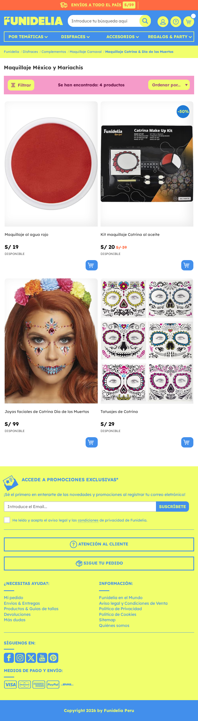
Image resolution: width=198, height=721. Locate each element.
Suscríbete (172, 506)
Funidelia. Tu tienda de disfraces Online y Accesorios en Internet (33, 21)
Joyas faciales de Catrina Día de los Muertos (47, 411)
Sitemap (107, 619)
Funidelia (11, 51)
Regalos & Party (167, 37)
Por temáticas (26, 37)
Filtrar (24, 85)
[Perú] (9, 658)
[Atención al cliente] (175, 21)
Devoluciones (17, 614)
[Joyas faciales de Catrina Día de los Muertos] (51, 341)
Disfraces (73, 37)
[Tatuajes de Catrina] (147, 341)
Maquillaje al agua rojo (26, 234)
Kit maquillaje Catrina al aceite (130, 234)
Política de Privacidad (120, 608)
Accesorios (120, 37)
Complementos (54, 51)
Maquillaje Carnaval (86, 51)
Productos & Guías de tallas (31, 608)
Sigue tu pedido (102, 563)
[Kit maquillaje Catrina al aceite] (147, 164)
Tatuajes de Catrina (119, 411)
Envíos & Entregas (22, 603)
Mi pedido (13, 597)
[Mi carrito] (188, 21)
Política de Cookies (117, 614)
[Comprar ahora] (92, 265)
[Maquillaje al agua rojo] (51, 164)
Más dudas (15, 619)
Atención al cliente (102, 544)
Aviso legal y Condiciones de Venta (133, 603)
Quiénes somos (114, 625)
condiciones (88, 520)
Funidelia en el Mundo (121, 597)
